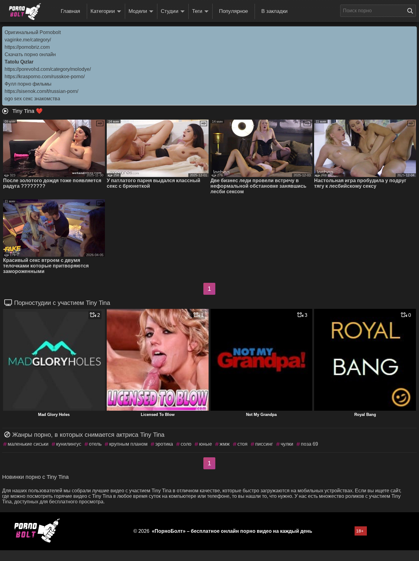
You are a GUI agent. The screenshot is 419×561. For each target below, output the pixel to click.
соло (186, 444)
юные (205, 444)
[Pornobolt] (25, 11)
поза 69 (309, 444)
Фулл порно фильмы (28, 83)
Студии (170, 11)
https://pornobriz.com (27, 47)
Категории (102, 11)
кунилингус (68, 444)
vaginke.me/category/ (28, 39)
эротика (164, 444)
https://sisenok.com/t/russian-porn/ (41, 91)
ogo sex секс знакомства (32, 98)
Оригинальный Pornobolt (33, 32)
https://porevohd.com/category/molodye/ (48, 69)
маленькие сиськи (28, 444)
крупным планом (128, 444)
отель (95, 444)
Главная (70, 11)
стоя (242, 444)
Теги (197, 11)
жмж (225, 444)
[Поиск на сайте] (411, 10)
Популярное (233, 11)
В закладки (274, 11)
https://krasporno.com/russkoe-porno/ (45, 76)
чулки (287, 444)
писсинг (264, 444)
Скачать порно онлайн (30, 54)
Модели (138, 11)
